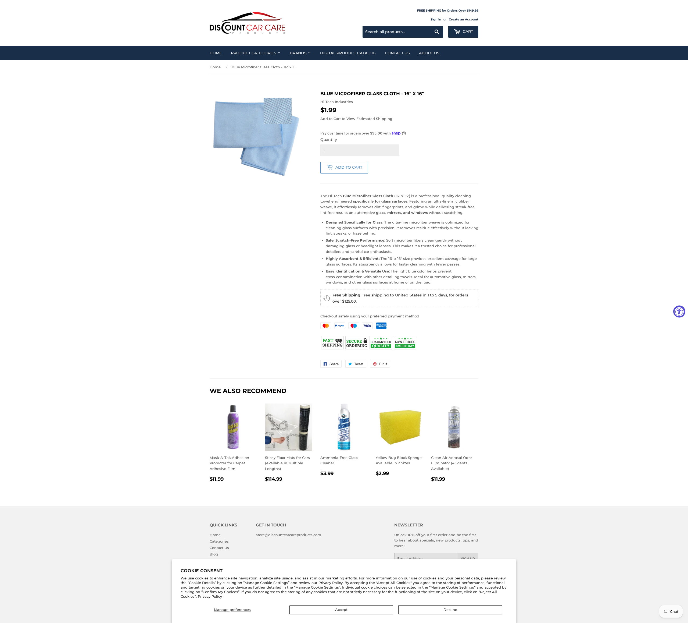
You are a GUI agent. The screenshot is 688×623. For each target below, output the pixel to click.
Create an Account (463, 19)
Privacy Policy (210, 596)
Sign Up (468, 559)
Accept (341, 609)
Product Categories (254, 53)
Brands (299, 53)
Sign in (436, 19)
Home (216, 53)
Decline (450, 609)
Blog (214, 554)
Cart (467, 31)
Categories (219, 541)
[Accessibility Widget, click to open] (679, 312)
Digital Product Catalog (348, 53)
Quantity (328, 139)
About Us (429, 53)
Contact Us (397, 53)
